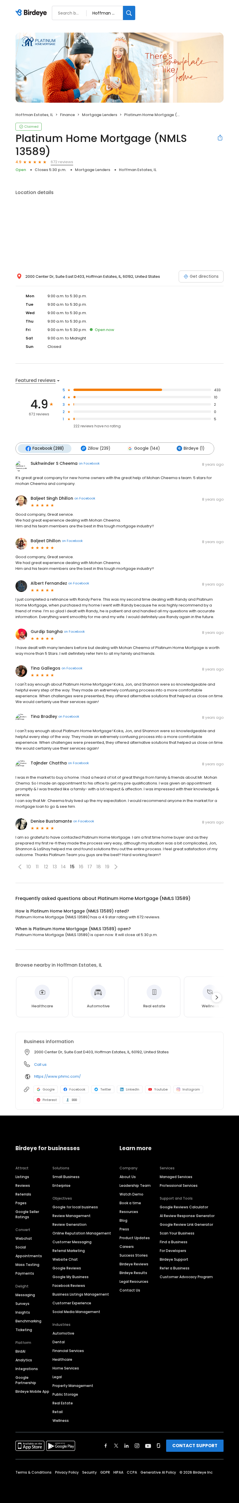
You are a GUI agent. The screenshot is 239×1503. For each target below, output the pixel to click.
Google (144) (147, 448)
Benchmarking (28, 1321)
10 (29, 866)
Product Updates (134, 1237)
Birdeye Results (133, 1272)
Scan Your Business (177, 1233)
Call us (40, 1064)
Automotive (63, 1333)
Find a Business (173, 1241)
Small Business (66, 1176)
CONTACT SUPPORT (194, 1445)
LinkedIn (132, 1089)
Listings (22, 1176)
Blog (123, 1220)
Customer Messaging (72, 1241)
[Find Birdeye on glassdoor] (158, 1446)
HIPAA (118, 1472)
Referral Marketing (68, 1250)
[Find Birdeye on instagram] (137, 1446)
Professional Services (179, 1185)
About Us (127, 1176)
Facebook (77, 1089)
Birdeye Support (174, 1259)
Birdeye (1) (194, 448)
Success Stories (133, 1255)
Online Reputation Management (81, 1233)
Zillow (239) (99, 448)
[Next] (216, 997)
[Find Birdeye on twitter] (116, 1446)
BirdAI (20, 1351)
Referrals (23, 1194)
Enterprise (61, 1185)
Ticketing (23, 1329)
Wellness (60, 1420)
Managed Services (176, 1176)
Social (20, 1247)
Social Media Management (76, 1311)
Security (89, 1472)
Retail (57, 1411)
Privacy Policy (67, 1472)
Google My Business (70, 1276)
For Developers (173, 1250)
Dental (58, 1342)
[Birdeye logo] (32, 13)
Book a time (130, 1202)
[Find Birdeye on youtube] (148, 1446)
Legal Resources (133, 1281)
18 (98, 866)
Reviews (22, 1185)
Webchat (23, 1238)
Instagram (191, 1089)
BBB (74, 1100)
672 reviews (62, 162)
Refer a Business (174, 1268)
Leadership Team (135, 1185)
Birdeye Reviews (133, 1264)
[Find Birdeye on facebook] (105, 1446)
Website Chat (65, 1259)
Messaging (25, 1294)
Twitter (105, 1089)
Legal (57, 1376)
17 (90, 866)
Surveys (22, 1303)
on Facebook (89, 463)
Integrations (26, 1368)
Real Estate (62, 1403)
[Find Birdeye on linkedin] (126, 1446)
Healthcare (62, 1359)
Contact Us (129, 1290)
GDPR (105, 1472)
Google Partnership (25, 1380)
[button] (20, 867)
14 (63, 866)
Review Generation (69, 1224)
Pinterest (50, 1100)
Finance (67, 115)
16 (81, 866)
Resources (128, 1211)
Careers (126, 1246)
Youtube (161, 1089)
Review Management (71, 1215)
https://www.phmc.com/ (57, 1076)
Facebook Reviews (68, 1285)
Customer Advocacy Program (186, 1276)
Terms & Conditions (33, 1472)
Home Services (65, 1368)
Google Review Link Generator (186, 1224)
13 (55, 866)
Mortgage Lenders (99, 115)
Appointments (28, 1255)
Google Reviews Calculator (184, 1207)
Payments (24, 1273)
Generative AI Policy (158, 1472)
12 (46, 866)
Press (124, 1229)
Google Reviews (66, 1268)
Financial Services (68, 1350)
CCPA (132, 1472)
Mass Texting (27, 1264)
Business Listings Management (80, 1294)
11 (37, 866)
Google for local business (75, 1207)
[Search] (129, 13)
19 (107, 866)
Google (49, 1089)
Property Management (72, 1385)
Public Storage (65, 1394)
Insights (22, 1312)
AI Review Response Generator (187, 1215)
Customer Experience (71, 1303)
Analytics (23, 1360)
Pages (21, 1202)
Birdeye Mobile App (32, 1391)
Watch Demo (131, 1194)
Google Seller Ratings (27, 1214)
